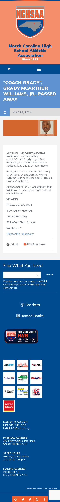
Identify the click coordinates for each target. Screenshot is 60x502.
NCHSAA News (36, 244)
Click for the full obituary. (20, 233)
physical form (24, 284)
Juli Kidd (15, 244)
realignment (39, 284)
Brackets (32, 304)
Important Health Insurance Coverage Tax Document (41, 488)
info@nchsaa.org (20, 428)
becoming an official (35, 281)
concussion (9, 284)
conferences (10, 287)
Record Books (32, 315)
